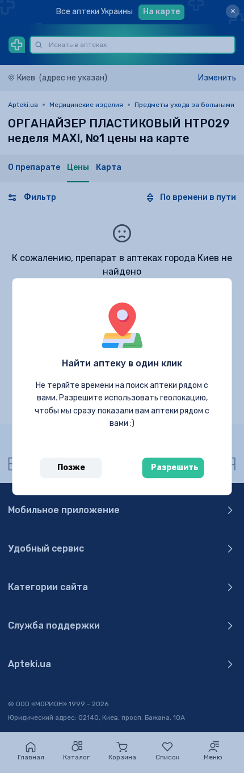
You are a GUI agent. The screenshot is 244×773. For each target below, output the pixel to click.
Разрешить (175, 467)
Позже (71, 467)
